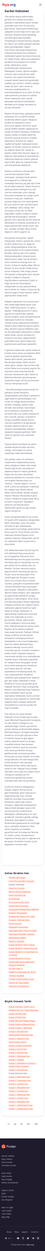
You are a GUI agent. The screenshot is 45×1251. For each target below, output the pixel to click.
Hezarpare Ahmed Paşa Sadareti (24, 909)
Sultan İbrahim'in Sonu (19, 958)
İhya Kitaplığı (7, 1179)
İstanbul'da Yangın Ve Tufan (22, 916)
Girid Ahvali (14, 898)
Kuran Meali (6, 1173)
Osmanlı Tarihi (12, 859)
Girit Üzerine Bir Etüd (19, 902)
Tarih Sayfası (7, 1210)
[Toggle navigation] (40, 4)
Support (24, 1232)
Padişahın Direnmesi (18, 927)
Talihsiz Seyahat (16, 975)
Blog (16, 1232)
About (9, 1232)
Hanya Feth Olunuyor (19, 905)
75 (21, 1124)
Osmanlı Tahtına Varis (19, 920)
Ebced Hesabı (7, 1162)
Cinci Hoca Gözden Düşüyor (21, 881)
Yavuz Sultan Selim (17, 1042)
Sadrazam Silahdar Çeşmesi (22, 934)
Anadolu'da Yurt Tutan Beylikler (24, 1010)
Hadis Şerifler (7, 1176)
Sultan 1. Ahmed (16, 1059)
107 (28, 1124)
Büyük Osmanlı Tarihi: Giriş (22, 1006)
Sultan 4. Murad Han (18, 1069)
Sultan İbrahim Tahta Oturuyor (23, 948)
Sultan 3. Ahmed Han (18, 1091)
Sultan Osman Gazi (17, 1013)
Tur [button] (9, 1238)
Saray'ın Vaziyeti (16, 941)
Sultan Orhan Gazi (17, 1017)
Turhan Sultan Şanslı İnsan (21, 979)
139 (36, 1124)
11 (9, 1124)
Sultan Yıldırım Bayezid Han (22, 1024)
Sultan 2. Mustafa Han (19, 1087)
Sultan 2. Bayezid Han (19, 1038)
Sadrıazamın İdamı (17, 937)
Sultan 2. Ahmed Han (18, 1084)
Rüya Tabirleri (7, 1159)
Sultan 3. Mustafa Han (19, 1101)
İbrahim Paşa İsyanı (18, 912)
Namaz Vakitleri (8, 1156)
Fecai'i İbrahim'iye (17, 895)
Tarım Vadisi (6, 1214)
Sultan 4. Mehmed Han (19, 1076)
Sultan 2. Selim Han (18, 1049)
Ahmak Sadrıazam (17, 877)
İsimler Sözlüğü (8, 1196)
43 (15, 1124)
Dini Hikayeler (7, 1200)
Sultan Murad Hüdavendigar (22, 1020)
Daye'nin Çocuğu (16, 888)
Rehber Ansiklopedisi (10, 1182)
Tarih (9, 854)
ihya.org (30, 1244)
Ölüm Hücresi (15, 923)
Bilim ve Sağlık (7, 1207)
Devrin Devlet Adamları (20, 891)
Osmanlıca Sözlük (9, 1165)
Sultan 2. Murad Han (18, 1031)
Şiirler (4, 1193)
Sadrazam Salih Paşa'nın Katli (23, 930)
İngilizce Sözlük (8, 1190)
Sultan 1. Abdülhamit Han (21, 1105)
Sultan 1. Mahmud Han (19, 1094)
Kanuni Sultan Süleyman (20, 1045)
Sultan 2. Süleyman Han (20, 1080)
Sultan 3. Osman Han (18, 1098)
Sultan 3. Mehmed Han (19, 1056)
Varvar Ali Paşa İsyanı (19, 982)
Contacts (34, 1232)
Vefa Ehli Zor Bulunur (19, 986)
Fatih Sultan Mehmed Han (21, 1035)
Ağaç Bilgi (6, 1217)
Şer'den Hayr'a (15, 968)
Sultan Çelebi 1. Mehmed (20, 1027)
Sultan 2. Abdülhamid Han (21, 1108)
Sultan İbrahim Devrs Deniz (22, 944)
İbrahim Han (19, 854)
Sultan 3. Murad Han (18, 1052)
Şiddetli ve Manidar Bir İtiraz (22, 972)
